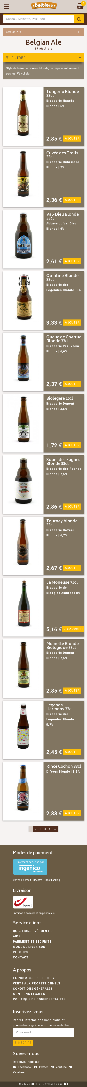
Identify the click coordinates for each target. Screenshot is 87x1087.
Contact (21, 957)
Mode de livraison (29, 946)
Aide (16, 936)
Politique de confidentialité (39, 999)
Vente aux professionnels (36, 983)
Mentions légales (29, 994)
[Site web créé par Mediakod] (65, 1084)
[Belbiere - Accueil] (44, 6)
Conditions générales (33, 988)
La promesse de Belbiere (34, 978)
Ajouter (72, 138)
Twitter (43, 1067)
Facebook (24, 1067)
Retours (20, 952)
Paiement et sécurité (32, 941)
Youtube (61, 1067)
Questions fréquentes (33, 931)
